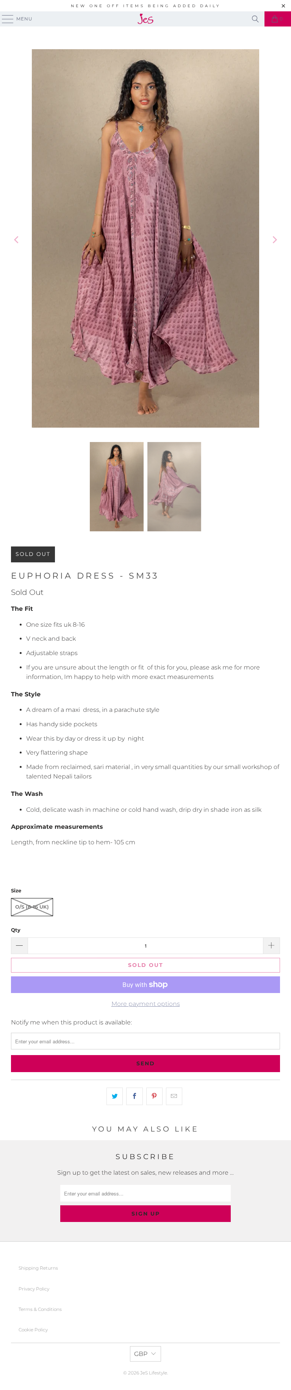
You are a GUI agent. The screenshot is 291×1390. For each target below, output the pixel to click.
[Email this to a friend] (174, 1096)
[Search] (255, 18)
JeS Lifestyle (153, 1373)
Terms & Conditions (40, 1309)
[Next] (274, 240)
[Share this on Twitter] (114, 1096)
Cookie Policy (33, 1329)
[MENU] (4, 18)
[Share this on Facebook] (134, 1096)
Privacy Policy (34, 1289)
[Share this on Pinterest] (154, 1096)
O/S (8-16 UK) (32, 907)
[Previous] (17, 240)
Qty (15, 930)
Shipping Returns (38, 1268)
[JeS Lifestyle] (145, 18)
